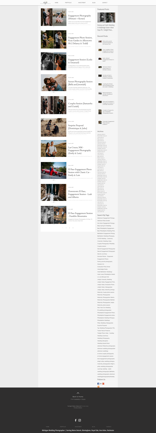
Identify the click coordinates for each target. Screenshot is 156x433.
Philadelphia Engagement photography (106, 315)
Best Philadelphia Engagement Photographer (106, 228)
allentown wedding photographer (106, 348)
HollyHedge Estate (102, 269)
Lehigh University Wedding (104, 279)
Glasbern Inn (100, 264)
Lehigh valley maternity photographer (106, 289)
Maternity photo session (103, 305)
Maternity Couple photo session (105, 292)
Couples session (101, 246)
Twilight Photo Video (102, 333)
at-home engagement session (105, 356)
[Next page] (73, 227)
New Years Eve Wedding (104, 307)
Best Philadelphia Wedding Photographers (106, 230)
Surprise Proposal (102, 325)
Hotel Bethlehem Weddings (104, 271)
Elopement (110, 256)
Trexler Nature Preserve (103, 330)
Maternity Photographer (103, 294)
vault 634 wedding (102, 369)
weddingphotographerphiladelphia (106, 376)
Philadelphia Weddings (103, 320)
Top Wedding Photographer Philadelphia (106, 328)
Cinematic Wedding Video (104, 241)
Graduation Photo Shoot (103, 266)
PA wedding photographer (104, 310)
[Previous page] (62, 227)
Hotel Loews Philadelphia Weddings (106, 274)
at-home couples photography (105, 353)
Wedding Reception (102, 340)
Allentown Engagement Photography (106, 218)
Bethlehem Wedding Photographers (106, 236)
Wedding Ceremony (102, 335)
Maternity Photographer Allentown (106, 297)
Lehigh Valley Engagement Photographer (106, 282)
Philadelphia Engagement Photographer (106, 312)
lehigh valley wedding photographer (106, 361)
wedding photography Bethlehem (106, 371)
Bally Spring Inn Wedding (104, 225)
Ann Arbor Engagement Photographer (106, 223)
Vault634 (111, 333)
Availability (77, 399)
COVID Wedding (101, 238)
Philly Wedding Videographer (105, 323)
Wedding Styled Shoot (103, 343)
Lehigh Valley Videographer (104, 287)
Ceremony (110, 238)
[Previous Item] (100, 17)
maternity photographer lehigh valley (106, 363)
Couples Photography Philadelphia (106, 243)
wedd (109, 369)
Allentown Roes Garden (103, 220)
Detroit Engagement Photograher (106, 248)
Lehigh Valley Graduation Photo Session (106, 284)
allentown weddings (102, 351)
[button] (68, 2)
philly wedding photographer (105, 366)
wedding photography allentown (106, 374)
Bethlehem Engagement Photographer (106, 233)
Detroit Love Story (102, 254)
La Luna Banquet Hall (103, 277)
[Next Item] (112, 17)
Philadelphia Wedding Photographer (106, 317)
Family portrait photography (104, 261)
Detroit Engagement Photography (106, 251)
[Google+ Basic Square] (103, 384)
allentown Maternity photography (106, 346)
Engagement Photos (102, 259)
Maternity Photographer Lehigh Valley (106, 302)
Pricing (83, 399)
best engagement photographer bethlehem (106, 358)
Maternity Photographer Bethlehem (106, 300)
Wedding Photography (103, 338)
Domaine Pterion (101, 256)
